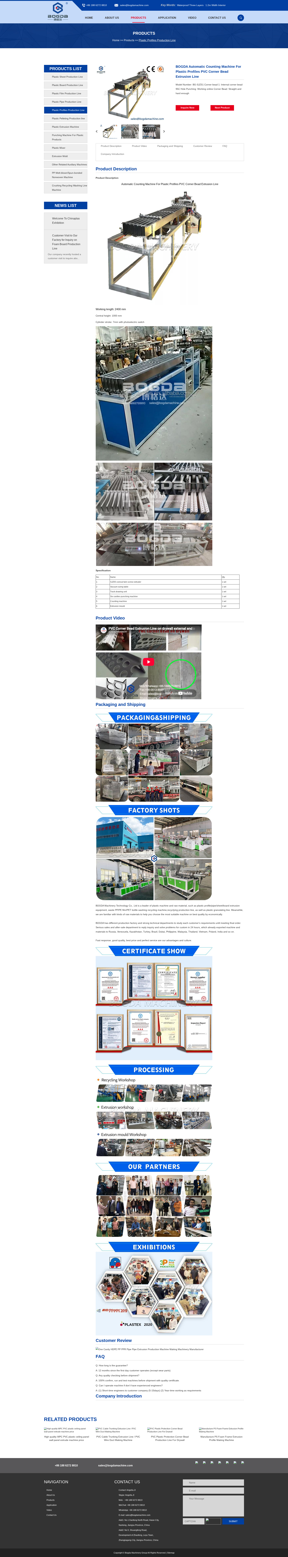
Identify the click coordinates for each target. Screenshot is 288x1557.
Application (167, 17)
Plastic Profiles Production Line (157, 40)
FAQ (224, 146)
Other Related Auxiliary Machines (69, 164)
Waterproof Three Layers (190, 5)
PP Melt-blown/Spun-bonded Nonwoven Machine (67, 175)
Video (192, 17)
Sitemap (170, 1553)
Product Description (111, 146)
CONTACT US (127, 1482)
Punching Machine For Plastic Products (67, 137)
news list (66, 205)
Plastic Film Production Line (66, 93)
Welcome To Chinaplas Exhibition (66, 220)
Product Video (139, 146)
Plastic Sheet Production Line (67, 76)
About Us (112, 17)
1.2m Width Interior (216, 5)
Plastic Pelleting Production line (68, 118)
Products (138, 17)
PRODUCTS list (66, 68)
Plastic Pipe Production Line (66, 101)
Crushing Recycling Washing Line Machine (69, 187)
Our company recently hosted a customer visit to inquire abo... (64, 256)
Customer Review (202, 146)
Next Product (222, 107)
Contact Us (217, 17)
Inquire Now (187, 107)
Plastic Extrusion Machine (65, 126)
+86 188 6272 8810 (138, 1510)
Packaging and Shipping (170, 146)
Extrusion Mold (60, 156)
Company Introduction (112, 154)
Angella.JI (129, 1495)
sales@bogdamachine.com (134, 5)
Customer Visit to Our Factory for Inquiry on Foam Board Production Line (66, 242)
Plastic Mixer (58, 147)
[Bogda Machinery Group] (57, 11)
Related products (70, 1419)
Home (89, 17)
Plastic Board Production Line (67, 85)
